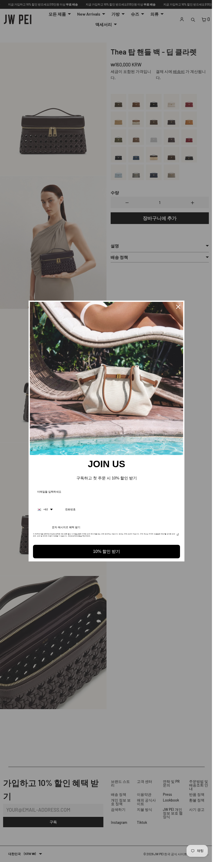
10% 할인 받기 (105, 551)
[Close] (177, 307)
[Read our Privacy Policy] (176, 535)
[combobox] (44, 509)
